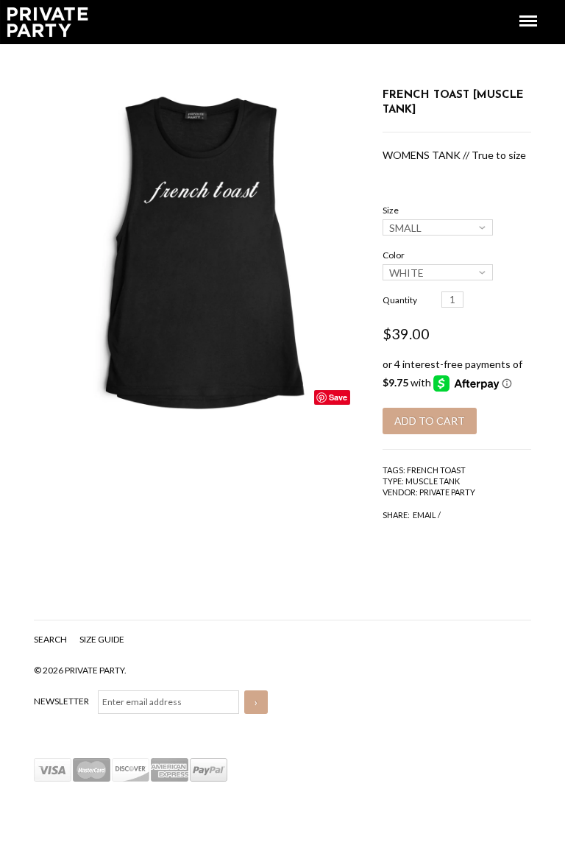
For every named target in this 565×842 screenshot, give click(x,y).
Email (424, 515)
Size (391, 210)
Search (51, 639)
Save (338, 397)
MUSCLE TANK (432, 481)
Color (394, 255)
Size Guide (101, 639)
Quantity (400, 299)
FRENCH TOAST (436, 470)
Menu (518, 7)
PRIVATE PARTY (447, 492)
